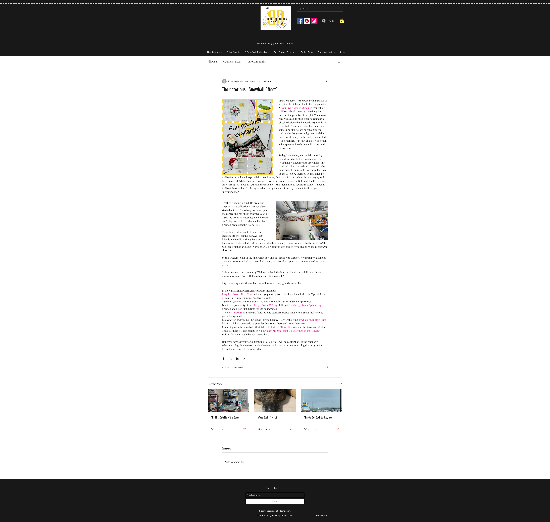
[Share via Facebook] (223, 358)
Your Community (256, 61)
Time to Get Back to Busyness (318, 417)
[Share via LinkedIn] (237, 358)
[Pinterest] (307, 21)
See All (339, 383)
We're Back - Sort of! (267, 417)
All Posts (212, 61)
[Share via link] (244, 358)
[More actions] (326, 81)
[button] (342, 20)
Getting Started (231, 61)
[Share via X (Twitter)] (230, 358)
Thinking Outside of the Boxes (225, 417)
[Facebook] (300, 21)
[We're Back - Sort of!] (275, 400)
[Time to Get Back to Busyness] (321, 400)
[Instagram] (314, 21)
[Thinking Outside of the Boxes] (228, 400)
